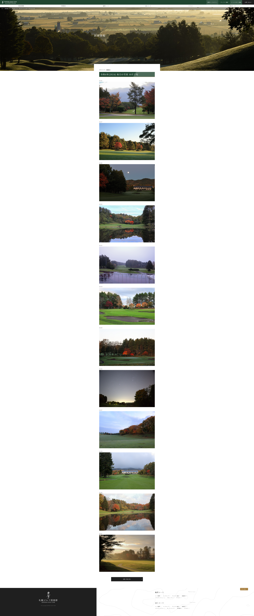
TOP (2, 8)
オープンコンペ (170, 608)
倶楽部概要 (21, 6)
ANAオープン (232, 6)
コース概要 (157, 596)
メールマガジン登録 (236, 2)
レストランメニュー (159, 597)
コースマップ (166, 596)
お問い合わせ (248, 2)
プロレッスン (170, 597)
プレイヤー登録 (224, 2)
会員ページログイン (212, 2)
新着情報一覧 (8, 8)
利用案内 (63, 6)
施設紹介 (184, 596)
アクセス (190, 6)
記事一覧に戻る (127, 579)
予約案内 (179, 608)
